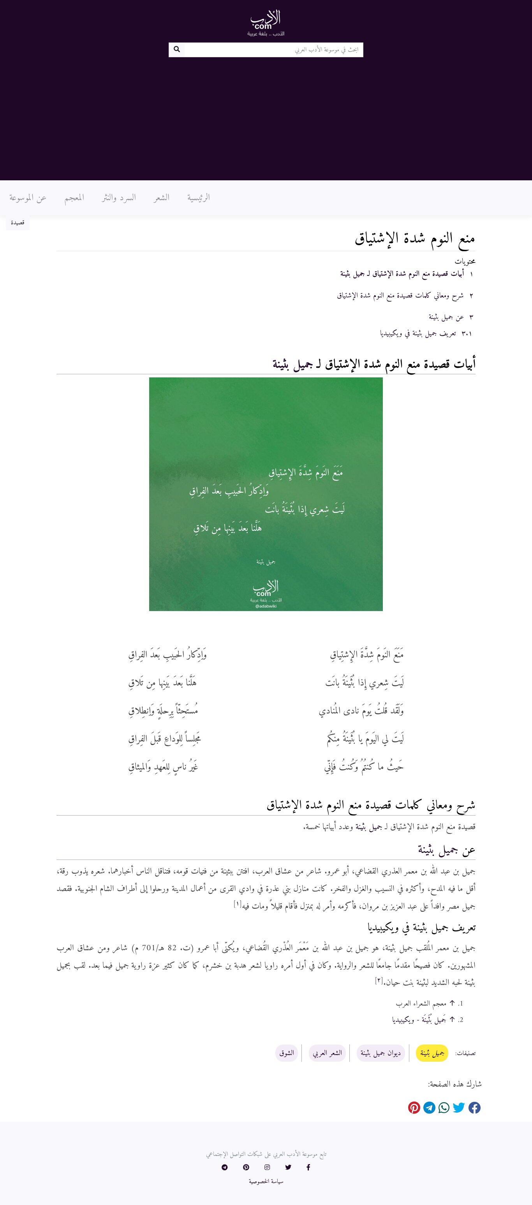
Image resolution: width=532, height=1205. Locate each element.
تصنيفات (466, 1053)
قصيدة (18, 222)
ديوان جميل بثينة (381, 1053)
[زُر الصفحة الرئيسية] (266, 22)
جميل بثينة (293, 364)
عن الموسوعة (27, 198)
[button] (308, 1168)
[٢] (379, 980)
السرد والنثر (119, 198)
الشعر (161, 198)
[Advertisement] (266, 115)
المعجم (74, 198)
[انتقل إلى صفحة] (177, 49)
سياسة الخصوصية (266, 1181)
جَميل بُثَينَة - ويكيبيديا (419, 1020)
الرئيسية (198, 198)
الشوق (286, 1053)
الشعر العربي (327, 1053)
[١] (237, 903)
